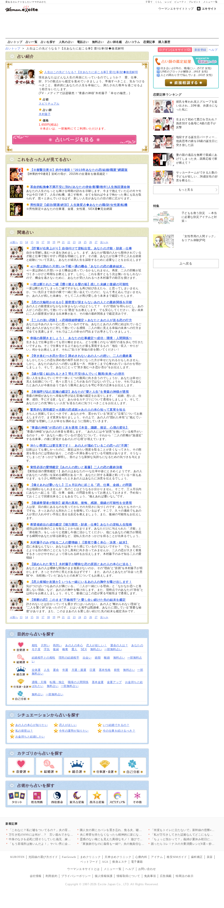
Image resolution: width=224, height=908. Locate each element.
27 (96, 242)
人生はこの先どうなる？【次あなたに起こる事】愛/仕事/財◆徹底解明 (91, 72)
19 (53, 242)
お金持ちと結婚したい (30, 736)
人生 (47, 669)
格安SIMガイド (177, 857)
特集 (156, 206)
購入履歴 (164, 42)
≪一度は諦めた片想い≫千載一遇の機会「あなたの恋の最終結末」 (78, 266)
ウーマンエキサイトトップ (176, 8)
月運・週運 (79, 669)
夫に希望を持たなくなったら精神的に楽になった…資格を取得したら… (127, 834)
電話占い (83, 42)
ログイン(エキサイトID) (175, 49)
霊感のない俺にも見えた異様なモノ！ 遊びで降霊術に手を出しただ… (126, 839)
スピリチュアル (49, 103)
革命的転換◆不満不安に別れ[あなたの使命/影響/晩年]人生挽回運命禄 (80, 187)
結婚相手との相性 (43, 657)
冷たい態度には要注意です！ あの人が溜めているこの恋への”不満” (79, 445)
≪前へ (14, 242)
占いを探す (48, 42)
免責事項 (150, 876)
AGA (105, 861)
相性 (35, 645)
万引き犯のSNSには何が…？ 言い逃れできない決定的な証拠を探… (54, 834)
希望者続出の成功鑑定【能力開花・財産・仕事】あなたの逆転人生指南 (81, 524)
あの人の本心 (74, 645)
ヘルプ (213, 49)
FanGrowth (69, 857)
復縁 (56, 649)
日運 (92, 669)
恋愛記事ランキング (167, 94)
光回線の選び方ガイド (43, 857)
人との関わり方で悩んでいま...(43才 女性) (187, 75)
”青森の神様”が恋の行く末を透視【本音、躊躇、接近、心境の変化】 (79, 427)
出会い (87, 657)
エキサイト (209, 8)
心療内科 (141, 857)
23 (74, 242)
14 (26, 242)
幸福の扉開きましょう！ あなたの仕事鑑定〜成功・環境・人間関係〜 (81, 338)
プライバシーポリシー (76, 876)
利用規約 (51, 876)
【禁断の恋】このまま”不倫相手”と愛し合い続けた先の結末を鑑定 (78, 599)
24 (79, 242)
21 (63, 242)
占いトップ (15, 42)
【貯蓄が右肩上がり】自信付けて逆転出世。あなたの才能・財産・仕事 (81, 248)
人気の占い (66, 42)
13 (21, 242)
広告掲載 (166, 876)
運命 (56, 669)
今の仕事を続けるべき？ (119, 730)
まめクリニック (90, 857)
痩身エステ (119, 861)
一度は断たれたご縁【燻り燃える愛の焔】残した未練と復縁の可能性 (79, 284)
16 (37, 242)
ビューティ (180, 2)
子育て (149, 2)
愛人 (74, 649)
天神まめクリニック (118, 857)
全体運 (36, 669)
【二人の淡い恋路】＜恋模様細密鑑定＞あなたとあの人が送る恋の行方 (81, 320)
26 (90, 242)
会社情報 (36, 876)
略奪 (65, 649)
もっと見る (185, 189)
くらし (158, 2)
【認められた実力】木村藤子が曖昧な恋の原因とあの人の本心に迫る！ (81, 564)
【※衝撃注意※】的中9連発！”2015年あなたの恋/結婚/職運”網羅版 (79, 170)
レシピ (168, 2)
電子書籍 (137, 861)
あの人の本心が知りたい (31, 725)
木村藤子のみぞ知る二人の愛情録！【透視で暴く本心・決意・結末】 (79, 542)
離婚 (107, 657)
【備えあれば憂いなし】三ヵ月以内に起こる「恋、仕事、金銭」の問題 (81, 485)
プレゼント (195, 2)
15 (32, 242)
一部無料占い (113, 649)
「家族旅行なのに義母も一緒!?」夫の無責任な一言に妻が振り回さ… (125, 843)
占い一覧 (31, 42)
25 (85, 242)
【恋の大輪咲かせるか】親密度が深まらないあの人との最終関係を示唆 (81, 302)
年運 (65, 669)
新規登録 (200, 49)
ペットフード (89, 861)
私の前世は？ (24, 730)
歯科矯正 (197, 857)
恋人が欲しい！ (96, 645)
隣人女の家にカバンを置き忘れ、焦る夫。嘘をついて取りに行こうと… (127, 830)
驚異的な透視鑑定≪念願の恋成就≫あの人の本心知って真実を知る (78, 409)
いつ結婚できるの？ (116, 725)
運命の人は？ (119, 645)
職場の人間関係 (78, 682)
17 (43, 242)
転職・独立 (57, 682)
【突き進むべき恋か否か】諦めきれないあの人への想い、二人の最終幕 (81, 356)
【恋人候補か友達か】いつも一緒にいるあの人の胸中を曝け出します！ (81, 582)
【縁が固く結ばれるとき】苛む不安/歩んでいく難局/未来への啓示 (77, 373)
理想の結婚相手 (69, 657)
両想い (57, 645)
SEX (84, 649)
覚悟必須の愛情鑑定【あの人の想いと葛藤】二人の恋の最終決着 (76, 467)
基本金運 (98, 682)
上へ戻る (185, 263)
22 (68, 242)
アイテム (157, 857)
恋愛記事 (149, 42)
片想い (45, 645)
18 (48, 242)
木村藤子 (45, 114)
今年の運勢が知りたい (74, 730)
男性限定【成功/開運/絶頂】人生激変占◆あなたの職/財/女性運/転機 (79, 205)
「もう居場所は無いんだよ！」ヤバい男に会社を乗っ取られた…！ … (55, 843)
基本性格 (105, 669)
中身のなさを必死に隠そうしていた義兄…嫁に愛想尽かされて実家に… (56, 839)
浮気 (47, 649)
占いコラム (132, 42)
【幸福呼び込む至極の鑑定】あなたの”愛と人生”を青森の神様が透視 (79, 391)
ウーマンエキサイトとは (83, 869)
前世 (117, 669)
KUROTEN (17, 857)
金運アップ (114, 682)
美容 (210, 857)
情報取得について (128, 876)
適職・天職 (39, 682)
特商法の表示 (184, 876)
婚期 (98, 657)
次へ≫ (104, 242)
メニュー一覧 (210, 2)
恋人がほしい (68, 725)
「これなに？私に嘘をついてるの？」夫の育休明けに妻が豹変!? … (53, 830)
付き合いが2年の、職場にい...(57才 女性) (186, 68)
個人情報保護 (103, 876)
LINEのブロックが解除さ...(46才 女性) (184, 71)
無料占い (98, 42)
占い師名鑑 (114, 42)
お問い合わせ (147, 869)
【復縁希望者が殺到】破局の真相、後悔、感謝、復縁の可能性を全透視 (81, 503)
